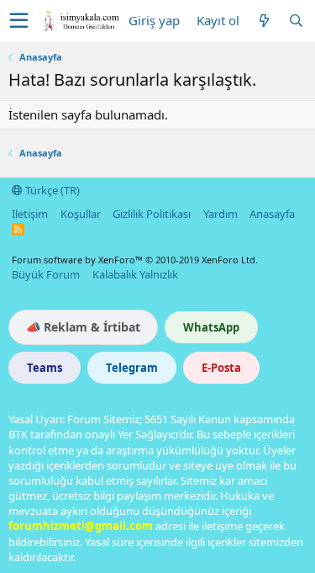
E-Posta (221, 367)
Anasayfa (272, 213)
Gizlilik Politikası (152, 213)
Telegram (132, 367)
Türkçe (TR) (51, 190)
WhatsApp (211, 327)
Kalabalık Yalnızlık (135, 274)
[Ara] (296, 20)
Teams (44, 367)
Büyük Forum (46, 274)
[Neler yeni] (264, 20)
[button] (18, 21)
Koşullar (80, 213)
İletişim (30, 213)
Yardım (220, 213)
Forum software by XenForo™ (135, 259)
